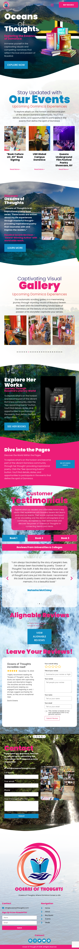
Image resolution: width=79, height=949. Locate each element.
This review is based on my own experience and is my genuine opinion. (59, 712)
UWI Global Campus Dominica (39, 156)
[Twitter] (39, 941)
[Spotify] (49, 941)
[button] (52, 5)
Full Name (8, 773)
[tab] (13, 538)
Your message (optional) (15, 799)
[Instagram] (35, 941)
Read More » (15, 169)
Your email (9, 781)
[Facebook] (30, 941)
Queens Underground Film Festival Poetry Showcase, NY (64, 159)
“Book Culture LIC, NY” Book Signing (15, 156)
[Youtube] (44, 941)
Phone (7, 790)
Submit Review (52, 718)
